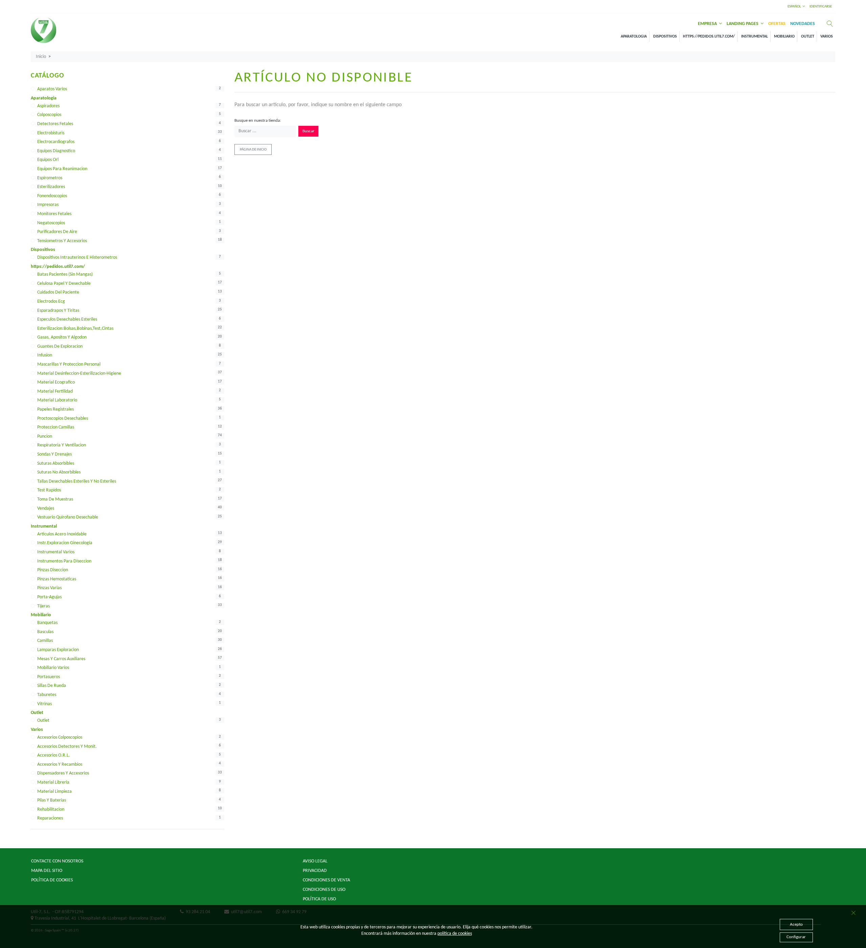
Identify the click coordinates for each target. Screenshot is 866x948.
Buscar (308, 131)
